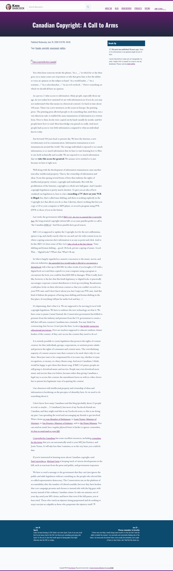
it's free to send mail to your (45, 431)
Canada (38, 48)
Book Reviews (126, 8)
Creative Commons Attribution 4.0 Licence (100, 568)
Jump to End (158, 9)
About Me (108, 8)
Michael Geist (53, 461)
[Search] (88, 7)
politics (62, 48)
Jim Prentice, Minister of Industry (57, 423)
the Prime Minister (88, 423)
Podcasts (138, 8)
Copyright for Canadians (44, 438)
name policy (131, 63)
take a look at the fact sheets (79, 243)
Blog (117, 8)
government (54, 48)
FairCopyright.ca (38, 461)
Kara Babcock (72, 568)
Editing (147, 8)
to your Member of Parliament (56, 419)
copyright (45, 48)
